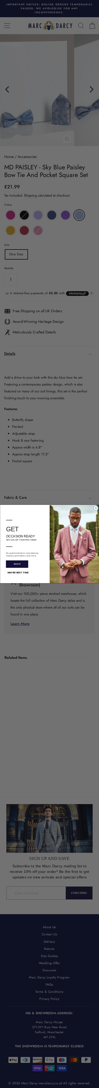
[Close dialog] (95, 508)
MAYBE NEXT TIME (17, 572)
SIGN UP (16, 564)
